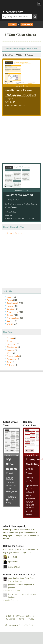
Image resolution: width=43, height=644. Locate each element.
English (10, 324)
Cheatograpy (12, 347)
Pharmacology (13, 318)
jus (20, 105)
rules (19, 218)
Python (10, 300)
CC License (10, 619)
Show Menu (39, 3)
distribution (30, 504)
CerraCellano (12, 212)
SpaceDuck (13, 562)
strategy (29, 514)
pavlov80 (12, 585)
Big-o (9, 362)
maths (6, 538)
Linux (9, 297)
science (33, 536)
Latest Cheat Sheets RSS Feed (20, 625)
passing (10, 105)
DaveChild (12, 557)
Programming (12, 312)
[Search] (35, 16)
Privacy (31, 619)
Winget (10, 353)
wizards (25, 218)
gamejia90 (12, 578)
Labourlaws (11, 344)
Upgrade (10, 350)
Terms (21, 619)
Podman (10, 338)
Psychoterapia (13, 356)
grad (23, 105)
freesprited (12, 496)
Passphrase (11, 359)
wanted (31, 218)
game (15, 218)
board (9, 218)
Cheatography (9, 530)
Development (12, 303)
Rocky (9, 341)
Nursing (10, 306)
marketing (29, 501)
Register (27, 24)
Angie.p (10, 99)
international (30, 508)
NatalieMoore (33, 486)
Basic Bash (29, 578)
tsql (9, 503)
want (16, 105)
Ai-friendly (11, 365)
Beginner (10, 321)
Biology (10, 315)
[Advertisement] (17, 3)
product (29, 511)
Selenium (10, 309)
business (31, 498)
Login (12, 24)
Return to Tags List (15, 233)
